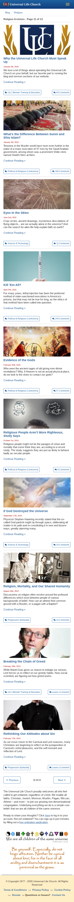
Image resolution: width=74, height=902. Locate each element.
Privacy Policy (40, 889)
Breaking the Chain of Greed (24, 661)
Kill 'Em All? (12, 285)
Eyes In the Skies (16, 212)
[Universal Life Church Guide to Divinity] (37, 838)
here (47, 815)
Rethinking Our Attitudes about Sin (29, 733)
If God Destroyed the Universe (25, 511)
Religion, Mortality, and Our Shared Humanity (36, 586)
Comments (62, 92)
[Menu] (67, 4)
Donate (16, 895)
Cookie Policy (62, 889)
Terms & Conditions (15, 889)
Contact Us (58, 895)
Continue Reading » (14, 82)
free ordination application (33, 822)
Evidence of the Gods (19, 360)
